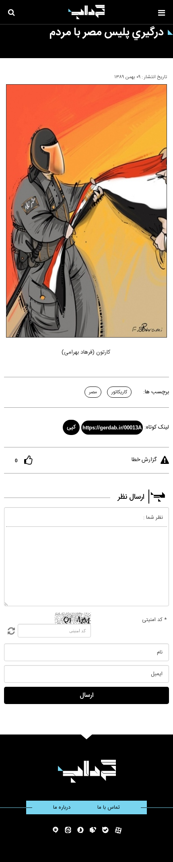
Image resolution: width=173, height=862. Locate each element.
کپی (71, 427)
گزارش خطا (144, 460)
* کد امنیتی (154, 619)
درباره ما (61, 807)
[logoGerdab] (87, 771)
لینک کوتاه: (156, 427)
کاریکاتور (119, 392)
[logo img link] (86, 12)
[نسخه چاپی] (9, 75)
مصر (93, 392)
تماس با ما (108, 807)
